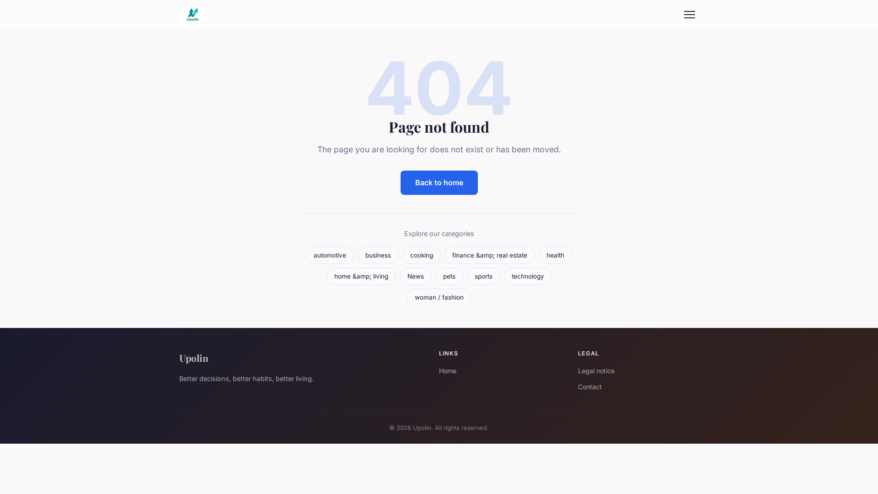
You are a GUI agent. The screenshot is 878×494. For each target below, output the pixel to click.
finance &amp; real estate (489, 255)
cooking (421, 255)
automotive (330, 255)
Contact (590, 387)
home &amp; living (361, 276)
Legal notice (596, 371)
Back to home (439, 182)
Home (447, 371)
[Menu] (689, 14)
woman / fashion (439, 297)
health (555, 255)
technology (528, 276)
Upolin (194, 357)
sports (484, 276)
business (378, 255)
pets (449, 276)
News (415, 276)
